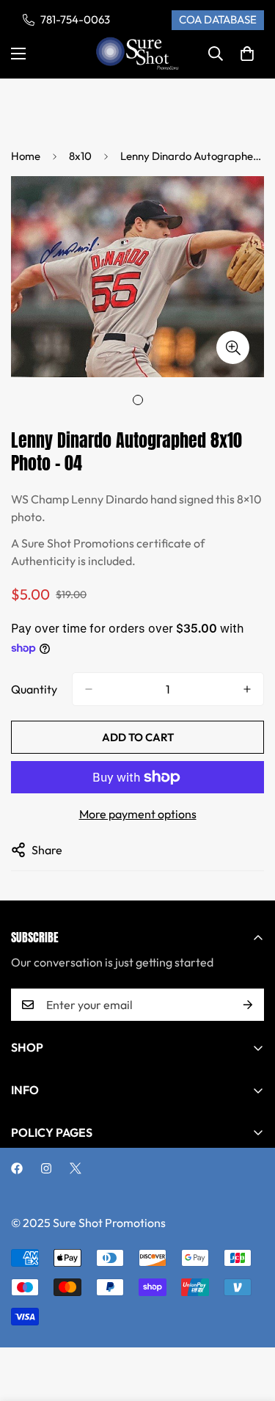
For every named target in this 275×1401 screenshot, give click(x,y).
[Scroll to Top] (248, 1323)
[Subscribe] (248, 1005)
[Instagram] (46, 1168)
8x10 (80, 156)
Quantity (34, 689)
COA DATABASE (218, 19)
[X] (75, 1168)
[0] (247, 53)
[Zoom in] (232, 347)
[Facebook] (17, 1168)
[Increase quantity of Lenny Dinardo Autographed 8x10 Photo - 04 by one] (247, 689)
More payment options (138, 814)
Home (25, 156)
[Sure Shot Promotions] (137, 54)
